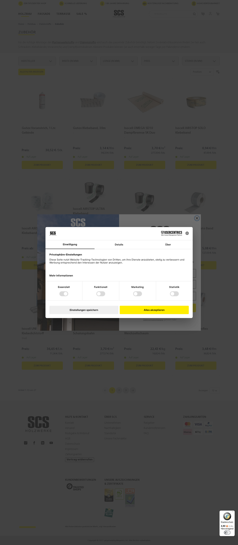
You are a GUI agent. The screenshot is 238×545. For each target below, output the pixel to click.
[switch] (227, 533)
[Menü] (233, 513)
